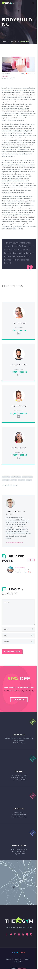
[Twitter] (6, 485)
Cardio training (27, 477)
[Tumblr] (11, 485)
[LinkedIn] (14, 485)
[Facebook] (3, 485)
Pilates (21, 480)
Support (8, 959)
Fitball (14, 480)
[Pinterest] (8, 485)
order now (19, 700)
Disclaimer (28, 959)
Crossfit (6, 480)
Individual (5, 76)
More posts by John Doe (15, 542)
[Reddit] (16, 485)
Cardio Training (20, 567)
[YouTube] (24, 952)
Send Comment (12, 652)
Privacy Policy (18, 961)
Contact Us (17, 959)
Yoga (29, 480)
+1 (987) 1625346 (18, 330)
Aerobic (6, 477)
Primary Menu (33, 2)
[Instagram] (19, 952)
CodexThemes (22, 968)
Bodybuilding (16, 477)
